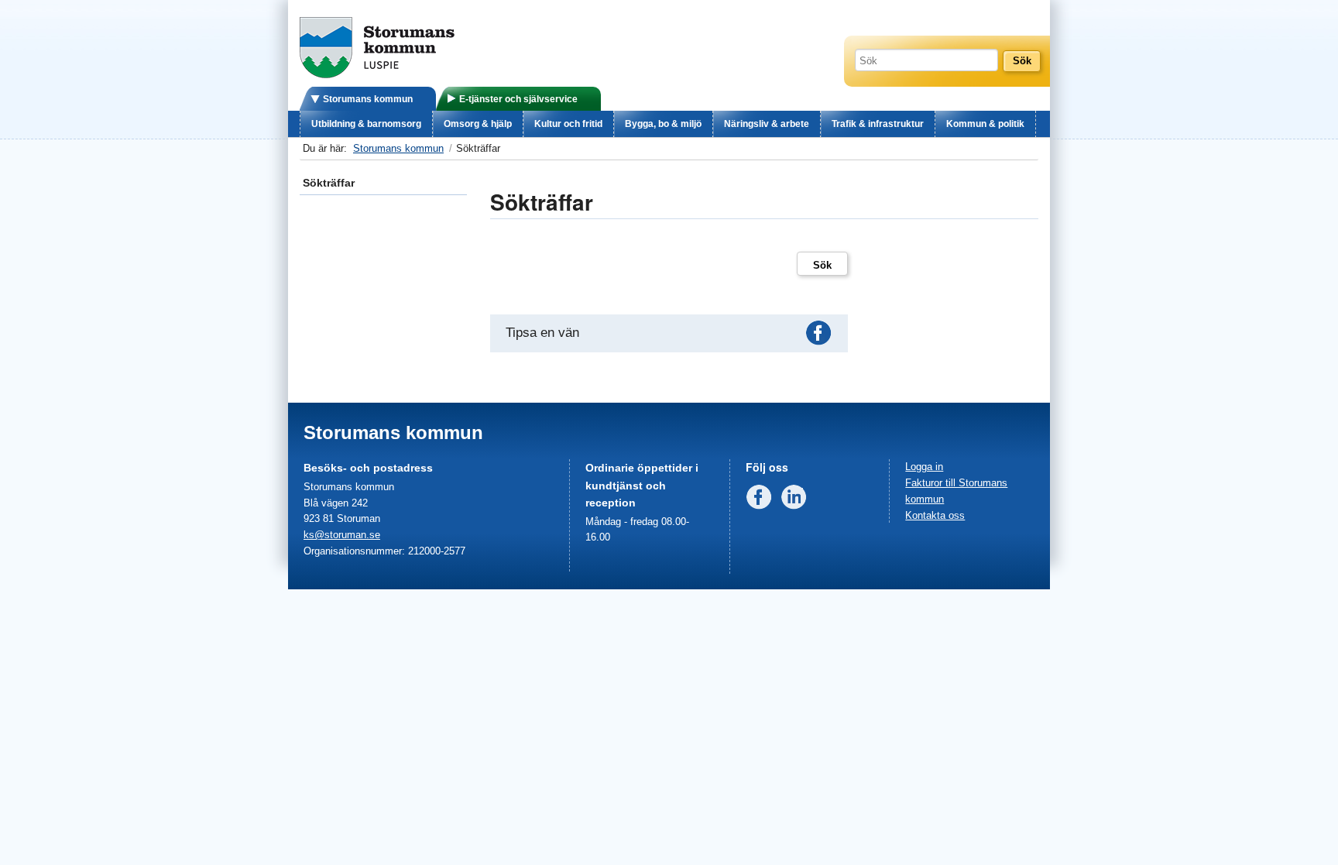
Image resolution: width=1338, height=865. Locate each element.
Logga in (924, 466)
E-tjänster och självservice (518, 99)
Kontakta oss (935, 515)
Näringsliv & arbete (766, 123)
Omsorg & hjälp (478, 123)
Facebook (821, 336)
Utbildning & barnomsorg (366, 123)
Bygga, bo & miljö (663, 123)
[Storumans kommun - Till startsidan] (377, 75)
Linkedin (796, 500)
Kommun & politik (985, 123)
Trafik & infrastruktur (878, 123)
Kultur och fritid (568, 123)
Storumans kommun (368, 99)
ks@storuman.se (342, 535)
